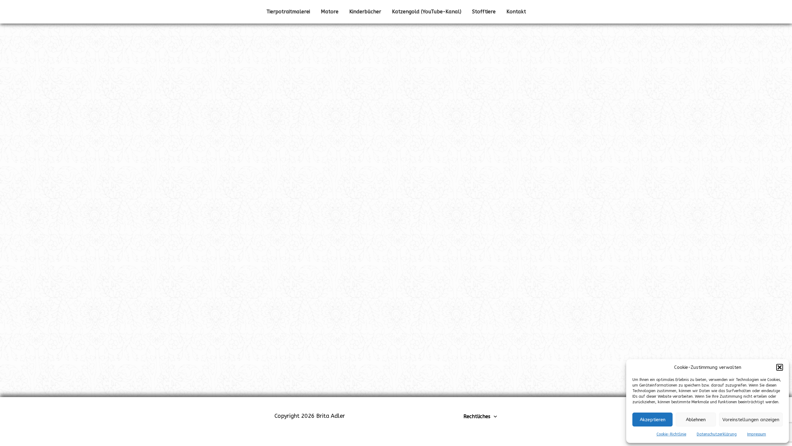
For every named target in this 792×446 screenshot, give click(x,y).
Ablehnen (696, 419)
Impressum (756, 434)
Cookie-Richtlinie (671, 434)
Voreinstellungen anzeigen (750, 419)
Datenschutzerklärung (717, 434)
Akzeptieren (652, 419)
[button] (780, 367)
